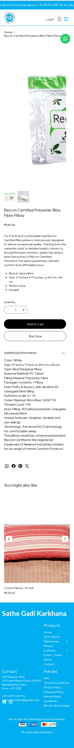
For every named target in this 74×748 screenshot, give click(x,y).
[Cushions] (67, 650)
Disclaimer (50, 701)
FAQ (46, 678)
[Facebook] (14, 466)
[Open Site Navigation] (66, 19)
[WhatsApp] (7, 466)
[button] (59, 19)
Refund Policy (52, 696)
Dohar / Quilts (53, 655)
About (48, 659)
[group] (37, 545)
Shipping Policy (54, 692)
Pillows (48, 646)
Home (48, 632)
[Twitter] (27, 466)
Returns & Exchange (57, 705)
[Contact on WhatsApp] (65, 39)
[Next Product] (65, 539)
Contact (49, 664)
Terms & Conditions (56, 683)
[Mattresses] (67, 641)
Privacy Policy (53, 687)
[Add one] (24, 310)
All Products (52, 637)
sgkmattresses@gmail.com (20, 700)
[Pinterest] (20, 466)
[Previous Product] (9, 539)
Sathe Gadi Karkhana (34, 613)
